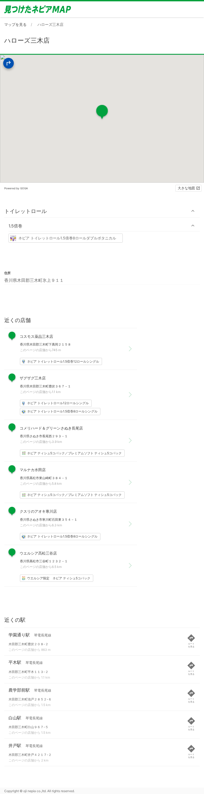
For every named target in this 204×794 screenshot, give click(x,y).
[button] (102, 211)
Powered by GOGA (16, 188)
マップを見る (15, 24)
